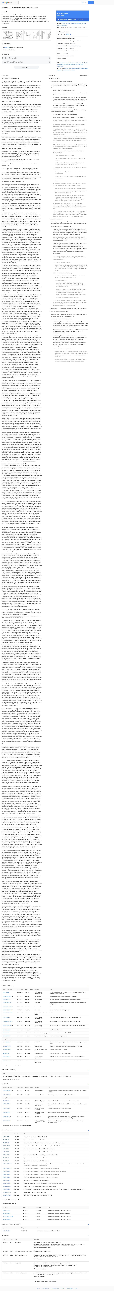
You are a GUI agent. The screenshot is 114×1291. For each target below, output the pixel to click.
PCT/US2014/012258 (8, 1216)
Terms (62, 1288)
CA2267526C (6, 1151)
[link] (13, 47)
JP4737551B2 (6, 1053)
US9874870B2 (6, 1056)
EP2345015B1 (6, 1142)
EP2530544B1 (6, 1160)
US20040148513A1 (7, 1002)
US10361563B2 (6, 1112)
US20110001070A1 (7, 1025)
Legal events (60, 64)
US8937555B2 (6, 1174)
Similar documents (68, 64)
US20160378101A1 (7, 1163)
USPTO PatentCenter (73, 68)
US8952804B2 (6, 1171)
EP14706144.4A (6, 1213)
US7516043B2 (6, 1017)
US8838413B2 (6, 1036)
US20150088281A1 (7, 1168)
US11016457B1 (6, 1116)
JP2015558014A (7, 1219)
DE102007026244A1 (7, 1013)
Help (76, 1288)
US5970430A (6, 992)
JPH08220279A (6, 1042)
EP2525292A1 (6, 1100)
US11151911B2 (6, 1094)
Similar (81, 19)
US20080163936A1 (7, 1010)
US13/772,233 (6, 1210)
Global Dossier (66, 70)
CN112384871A (6, 1183)
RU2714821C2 (6, 1154)
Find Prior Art (73, 19)
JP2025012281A (7, 1186)
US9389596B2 (6, 1136)
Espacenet (59, 70)
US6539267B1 (6, 999)
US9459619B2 (6, 1177)
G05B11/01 (7, 47)
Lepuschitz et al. (7, 1192)
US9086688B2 (6, 1103)
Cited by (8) (85, 63)
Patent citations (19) (64, 63)
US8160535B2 (6, 1030)
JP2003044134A (7, 1046)
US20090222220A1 (7, 1021)
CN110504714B (6, 1121)
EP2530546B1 (6, 1139)
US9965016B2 (6, 1108)
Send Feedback (45, 1288)
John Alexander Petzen (76, 23)
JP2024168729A (7, 1195)
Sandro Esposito (66, 23)
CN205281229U (6, 1180)
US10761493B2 (6, 1189)
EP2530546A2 (6, 1033)
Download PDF (63, 19)
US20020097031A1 (7, 996)
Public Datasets (55, 1288)
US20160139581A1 (7, 1090)
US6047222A (6, 1148)
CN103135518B (6, 1145)
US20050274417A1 (7, 1007)
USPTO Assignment (83, 68)
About (38, 1288)
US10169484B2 (6, 1061)
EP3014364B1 (6, 1157)
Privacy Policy (70, 1288)
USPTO (66, 68)
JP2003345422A (7, 1049)
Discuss (73, 70)
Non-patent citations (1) (75, 63)
